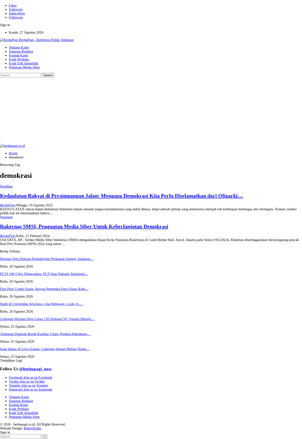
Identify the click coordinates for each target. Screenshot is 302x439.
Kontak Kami (18, 55)
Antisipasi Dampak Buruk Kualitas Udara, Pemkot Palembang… (45, 334)
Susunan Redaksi (21, 51)
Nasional (6, 217)
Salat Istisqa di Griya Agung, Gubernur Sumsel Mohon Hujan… (45, 349)
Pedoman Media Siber (24, 67)
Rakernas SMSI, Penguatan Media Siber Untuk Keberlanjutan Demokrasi (84, 226)
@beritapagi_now (35, 369)
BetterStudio (32, 428)
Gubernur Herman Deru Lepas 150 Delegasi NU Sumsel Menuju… (47, 319)
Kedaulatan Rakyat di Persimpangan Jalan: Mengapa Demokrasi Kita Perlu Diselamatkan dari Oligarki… (121, 196)
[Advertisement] (151, 111)
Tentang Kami (19, 47)
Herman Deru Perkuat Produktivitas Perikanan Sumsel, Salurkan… (47, 259)
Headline (6, 186)
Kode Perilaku (19, 59)
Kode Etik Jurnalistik (23, 63)
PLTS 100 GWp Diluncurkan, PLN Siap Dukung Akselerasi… (44, 274)
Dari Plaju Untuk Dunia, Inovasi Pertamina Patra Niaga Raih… (44, 289)
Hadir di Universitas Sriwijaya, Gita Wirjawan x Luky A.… (41, 304)
